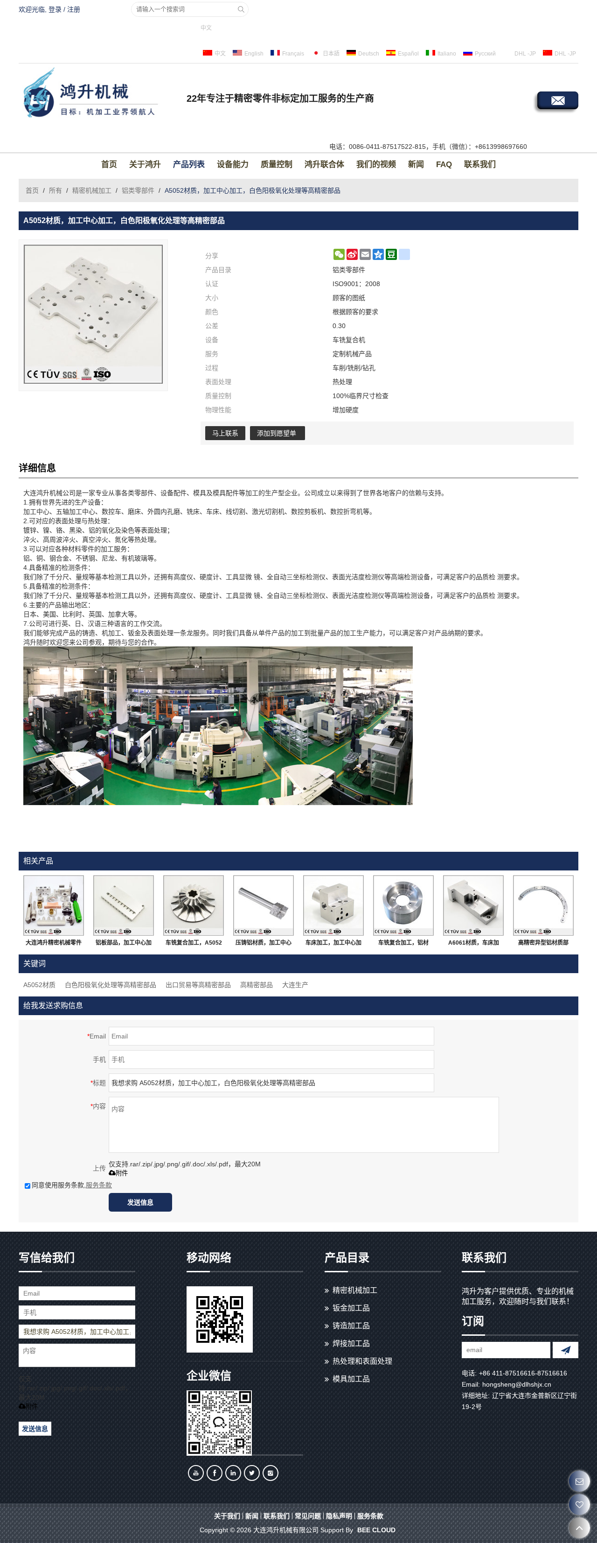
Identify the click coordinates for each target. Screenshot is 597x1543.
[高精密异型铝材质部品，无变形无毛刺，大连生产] (543, 905)
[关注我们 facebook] (214, 1473)
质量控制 (276, 164)
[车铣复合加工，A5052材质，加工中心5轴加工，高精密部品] (193, 905)
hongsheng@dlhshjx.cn (516, 1384)
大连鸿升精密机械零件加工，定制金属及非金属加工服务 (54, 945)
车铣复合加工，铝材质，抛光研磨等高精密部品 (403, 945)
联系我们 (480, 164)
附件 (122, 1173)
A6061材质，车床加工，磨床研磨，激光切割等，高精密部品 (473, 945)
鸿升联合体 (324, 164)
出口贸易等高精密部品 (198, 985)
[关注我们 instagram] (270, 1473)
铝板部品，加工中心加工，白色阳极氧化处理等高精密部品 (124, 945)
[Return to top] (579, 1527)
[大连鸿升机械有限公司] (100, 93)
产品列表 (189, 164)
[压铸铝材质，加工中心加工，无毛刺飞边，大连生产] (263, 905)
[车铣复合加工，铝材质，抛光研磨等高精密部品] (403, 905)
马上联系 (225, 433)
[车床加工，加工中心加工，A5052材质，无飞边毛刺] (333, 905)
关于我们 (227, 1516)
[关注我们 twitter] (252, 1473)
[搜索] (241, 9)
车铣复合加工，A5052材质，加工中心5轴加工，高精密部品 (194, 945)
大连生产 (295, 985)
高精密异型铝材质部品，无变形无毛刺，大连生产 (543, 945)
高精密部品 (256, 985)
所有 (55, 190)
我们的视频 (376, 164)
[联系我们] (579, 1481)
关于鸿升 (145, 164)
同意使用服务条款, (72, 1185)
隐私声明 (339, 1516)
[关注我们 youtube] (196, 1473)
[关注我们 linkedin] (233, 1473)
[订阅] (565, 1350)
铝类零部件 (138, 190)
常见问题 (308, 1516)
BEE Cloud (376, 1530)
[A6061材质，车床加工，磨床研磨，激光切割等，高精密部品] (473, 905)
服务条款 (99, 1185)
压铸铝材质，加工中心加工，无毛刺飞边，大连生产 (264, 945)
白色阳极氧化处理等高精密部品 (110, 985)
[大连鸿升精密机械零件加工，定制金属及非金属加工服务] (53, 905)
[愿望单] (579, 1504)
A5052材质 (39, 985)
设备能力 (233, 164)
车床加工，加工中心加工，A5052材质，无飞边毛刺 (333, 945)
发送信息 (140, 1202)
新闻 (416, 164)
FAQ (444, 164)
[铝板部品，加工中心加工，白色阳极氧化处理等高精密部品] (123, 905)
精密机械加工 (91, 190)
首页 (109, 164)
